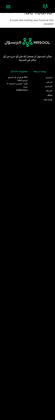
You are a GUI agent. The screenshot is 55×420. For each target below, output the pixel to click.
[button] (8, 6)
